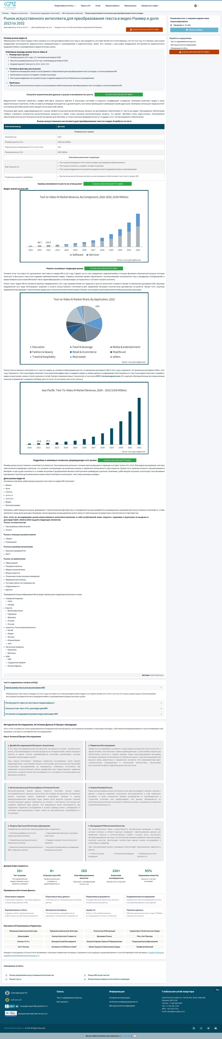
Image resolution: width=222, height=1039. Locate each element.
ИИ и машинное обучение (72, 13)
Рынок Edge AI (15, 979)
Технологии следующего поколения (45, 13)
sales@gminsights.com (176, 1011)
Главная (5, 13)
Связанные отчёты (179, 48)
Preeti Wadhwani (156, 675)
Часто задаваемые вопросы (183, 41)
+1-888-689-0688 (175, 1003)
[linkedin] (193, 1028)
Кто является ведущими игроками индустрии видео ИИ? (31, 714)
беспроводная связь (111, 376)
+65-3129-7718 (172, 1008)
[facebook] (208, 1028)
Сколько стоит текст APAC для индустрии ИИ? (26, 708)
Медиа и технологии (19, 13)
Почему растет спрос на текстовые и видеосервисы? (30, 702)
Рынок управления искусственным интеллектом (31, 975)
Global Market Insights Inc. (14, 1028)
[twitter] (201, 1028)
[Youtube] (215, 1028)
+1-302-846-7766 (172, 1006)
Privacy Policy (125, 1036)
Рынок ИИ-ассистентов (98, 975)
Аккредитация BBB (52, 875)
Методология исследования (183, 45)
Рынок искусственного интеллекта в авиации (109, 979)
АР (97, 376)
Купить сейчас (196, 30)
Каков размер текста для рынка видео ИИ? (25, 687)
